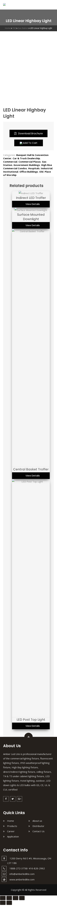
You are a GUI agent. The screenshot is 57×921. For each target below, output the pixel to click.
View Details (32, 204)
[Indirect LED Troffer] (31, 193)
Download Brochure (30, 133)
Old (14, 28)
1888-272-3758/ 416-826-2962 (27, 868)
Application (13, 836)
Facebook (6, 799)
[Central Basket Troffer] (31, 231)
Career (11, 831)
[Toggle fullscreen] (15, 898)
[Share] (9, 898)
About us (37, 820)
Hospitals (34, 168)
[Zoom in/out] (22, 898)
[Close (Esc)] (3, 898)
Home (7, 28)
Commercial (10, 161)
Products (12, 826)
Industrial (46, 168)
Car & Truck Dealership (26, 158)
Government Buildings (26, 165)
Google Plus (19, 799)
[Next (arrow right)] (9, 903)
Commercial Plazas (30, 161)
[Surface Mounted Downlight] (31, 210)
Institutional (10, 171)
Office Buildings (28, 171)
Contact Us (38, 831)
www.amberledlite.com (22, 879)
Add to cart (29, 142)
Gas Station (23, 28)
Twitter (12, 799)
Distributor (38, 826)
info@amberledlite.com (22, 873)
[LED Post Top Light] (31, 481)
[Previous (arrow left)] (3, 903)
